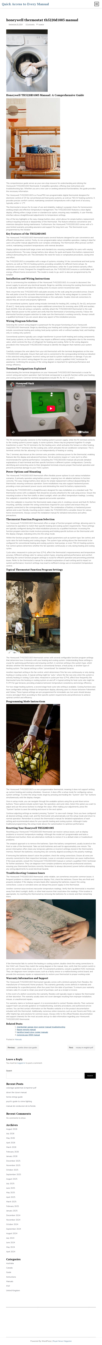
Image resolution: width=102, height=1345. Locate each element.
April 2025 (10, 1197)
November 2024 (13, 1220)
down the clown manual (16, 1092)
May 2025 (10, 1192)
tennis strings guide (14, 1097)
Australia (10, 1263)
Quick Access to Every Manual (25, 4)
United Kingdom (13, 1290)
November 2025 (13, 1165)
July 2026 (10, 1133)
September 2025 (13, 1174)
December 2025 (13, 1161)
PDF (8, 1286)
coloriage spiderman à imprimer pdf (21, 1088)
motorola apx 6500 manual (28, 1035)
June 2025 (10, 1188)
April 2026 (10, 1142)
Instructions (11, 1277)
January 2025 (11, 1211)
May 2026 (10, 1138)
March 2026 (11, 1147)
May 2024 (10, 1247)
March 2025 (11, 1201)
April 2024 (10, 1251)
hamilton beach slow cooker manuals (32, 1032)
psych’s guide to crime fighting (19, 1101)
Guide (8, 1272)
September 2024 (13, 1229)
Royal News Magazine (62, 1341)
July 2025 (10, 1183)
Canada (9, 1268)
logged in (21, 1063)
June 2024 (10, 1242)
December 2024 (13, 1215)
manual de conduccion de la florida (20, 1106)
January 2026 (11, 1156)
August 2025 (11, 1179)
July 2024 (10, 1238)
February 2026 (12, 1152)
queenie (41, 24)
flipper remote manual (26, 1029)
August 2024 (11, 1233)
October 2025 (12, 1170)
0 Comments (30, 24)
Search (9, 1071)
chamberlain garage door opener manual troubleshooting (41, 1027)
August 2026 (11, 1129)
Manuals (18, 1039)
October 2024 (12, 1224)
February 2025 (12, 1206)
